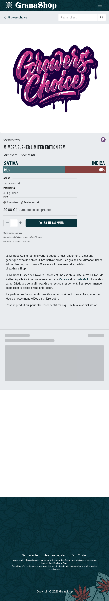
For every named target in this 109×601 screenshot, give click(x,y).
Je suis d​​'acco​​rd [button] (93, 596)
